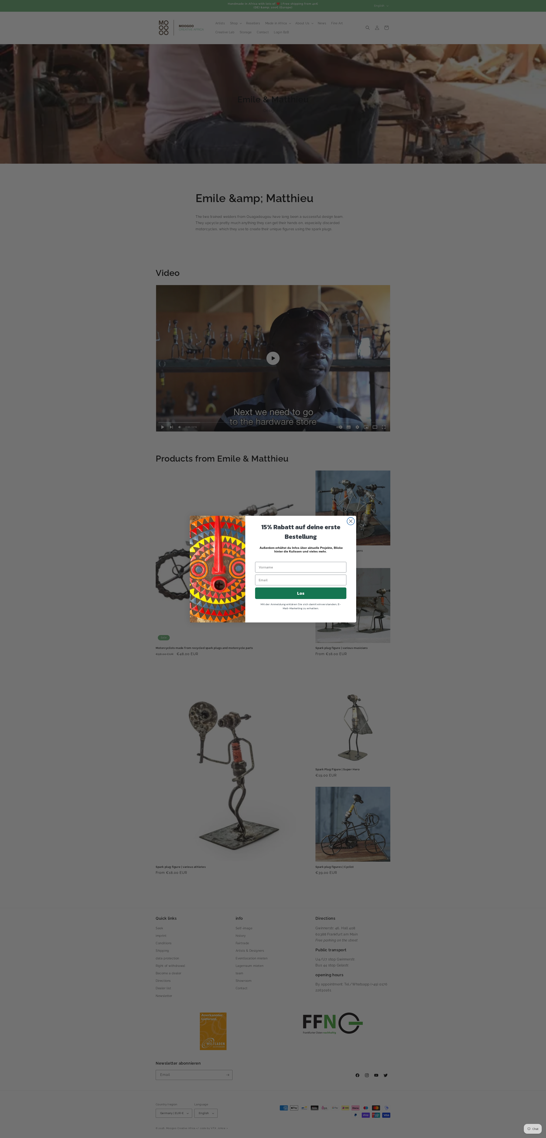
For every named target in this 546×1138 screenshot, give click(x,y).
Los (300, 593)
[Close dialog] (350, 521)
